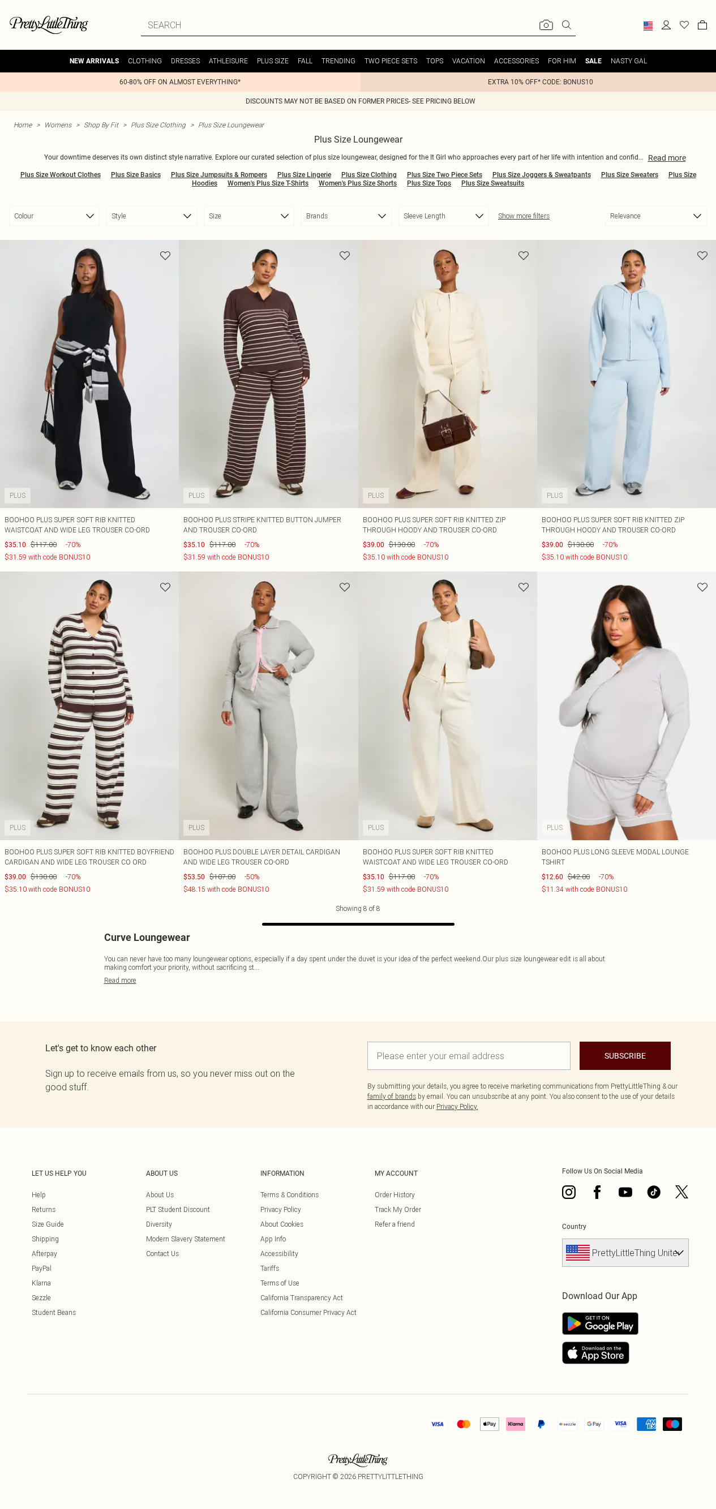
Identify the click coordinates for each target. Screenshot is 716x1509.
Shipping (45, 1239)
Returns (43, 1209)
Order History (395, 1194)
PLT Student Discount (178, 1209)
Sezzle (41, 1297)
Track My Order (398, 1209)
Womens (57, 125)
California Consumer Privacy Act (308, 1312)
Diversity (159, 1224)
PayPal (42, 1268)
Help (39, 1194)
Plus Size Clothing (158, 125)
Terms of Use (279, 1283)
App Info (273, 1239)
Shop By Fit (101, 125)
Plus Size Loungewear (231, 125)
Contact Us (162, 1253)
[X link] (682, 1192)
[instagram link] (569, 1192)
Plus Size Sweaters (629, 175)
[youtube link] (625, 1192)
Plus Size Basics (136, 175)
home (23, 125)
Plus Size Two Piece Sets (444, 175)
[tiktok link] (654, 1192)
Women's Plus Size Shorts (358, 183)
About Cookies (281, 1224)
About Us (160, 1194)
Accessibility (279, 1253)
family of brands (391, 1096)
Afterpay (44, 1253)
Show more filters (524, 216)
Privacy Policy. (457, 1106)
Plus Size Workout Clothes (60, 175)
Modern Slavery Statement (185, 1239)
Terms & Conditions (289, 1194)
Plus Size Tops (429, 183)
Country (574, 1227)
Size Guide (48, 1224)
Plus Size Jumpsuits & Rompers (219, 175)
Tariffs (269, 1268)
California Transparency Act (301, 1297)
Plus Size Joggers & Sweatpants (541, 175)
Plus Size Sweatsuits (492, 183)
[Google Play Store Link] (600, 1323)
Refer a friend (395, 1224)
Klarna (41, 1283)
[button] (648, 26)
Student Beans (54, 1312)
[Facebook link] (597, 1192)
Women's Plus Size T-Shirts (268, 183)
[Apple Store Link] (600, 1353)
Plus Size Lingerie (304, 175)
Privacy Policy (280, 1209)
